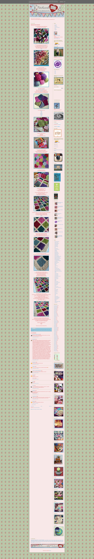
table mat (56, 299)
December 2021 (56, 305)
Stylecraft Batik (41, 65)
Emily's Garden (56, 246)
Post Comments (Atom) (36, 407)
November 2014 (56, 338)
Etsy (55, 247)
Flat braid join (56, 248)
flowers (55, 280)
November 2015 (56, 328)
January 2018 (55, 314)
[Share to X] (34, 328)
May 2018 (55, 311)
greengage (41, 114)
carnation (41, 115)
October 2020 (55, 306)
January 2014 (55, 346)
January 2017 (55, 320)
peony (41, 112)
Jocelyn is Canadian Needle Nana (36, 370)
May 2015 (55, 333)
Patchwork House (57, 253)
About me (56, 24)
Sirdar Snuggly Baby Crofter (58, 256)
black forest (56, 263)
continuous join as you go (58, 270)
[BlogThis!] (33, 328)
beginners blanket (57, 262)
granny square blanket (57, 282)
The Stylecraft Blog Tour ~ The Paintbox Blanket (60, 236)
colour (55, 266)
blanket (45, 329)
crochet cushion (56, 274)
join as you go (56, 289)
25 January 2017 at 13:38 (35, 388)
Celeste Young (56, 242)
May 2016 (55, 325)
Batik (44, 45)
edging (55, 279)
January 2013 (55, 348)
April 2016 (55, 326)
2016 (55, 72)
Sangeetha (33, 390)
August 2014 (55, 340)
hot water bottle (56, 286)
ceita (33, 381)
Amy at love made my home (35, 334)
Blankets (56, 25)
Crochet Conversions (57, 27)
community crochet (57, 268)
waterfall (41, 113)
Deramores (52, 540)
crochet (47, 329)
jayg (55, 288)
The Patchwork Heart (57, 35)
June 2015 (55, 332)
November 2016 (56, 321)
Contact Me (56, 26)
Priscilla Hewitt (56, 254)
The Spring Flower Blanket (58, 260)
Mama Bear (33, 339)
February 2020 (55, 307)
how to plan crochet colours (58, 287)
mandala (56, 292)
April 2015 (55, 334)
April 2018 (55, 312)
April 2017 (55, 319)
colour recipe (56, 267)
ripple (55, 294)
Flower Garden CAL (57, 249)
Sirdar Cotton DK (57, 255)
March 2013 (55, 347)
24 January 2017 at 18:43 (35, 368)
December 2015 (56, 327)
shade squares (56, 296)
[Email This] (32, 328)
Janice (33, 385)
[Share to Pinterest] (35, 328)
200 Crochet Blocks (38, 329)
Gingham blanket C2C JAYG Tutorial (60, 202)
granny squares (60, 540)
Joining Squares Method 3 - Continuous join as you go (60, 218)
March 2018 (55, 313)
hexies (55, 285)
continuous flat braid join (57, 269)
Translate (59, 124)
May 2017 (55, 318)
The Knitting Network (57, 259)
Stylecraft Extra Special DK (41, 89)
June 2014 (55, 342)
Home (55, 28)
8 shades (41, 90)
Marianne (33, 401)
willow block (56, 302)
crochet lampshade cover (37, 542)
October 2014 (55, 339)
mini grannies (56, 293)
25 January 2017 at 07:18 (35, 383)
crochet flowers (56, 275)
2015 (55, 73)
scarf (55, 295)
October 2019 (55, 308)
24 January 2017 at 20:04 (35, 372)
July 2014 (55, 341)
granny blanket (56, 281)
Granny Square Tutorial (60, 224)
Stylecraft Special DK (34, 540)
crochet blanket (56, 273)
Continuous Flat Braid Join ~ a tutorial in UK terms (60, 207)
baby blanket (56, 261)
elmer (39, 542)
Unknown (33, 366)
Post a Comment (34, 404)
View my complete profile (57, 38)
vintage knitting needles (57, 301)
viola (41, 111)
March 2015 (55, 335)
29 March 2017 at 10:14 (35, 403)
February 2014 (55, 345)
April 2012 (55, 349)
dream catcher (56, 278)
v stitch (55, 300)
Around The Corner (42, 329)
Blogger (50, 550)
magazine (34, 542)
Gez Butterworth (34, 396)
